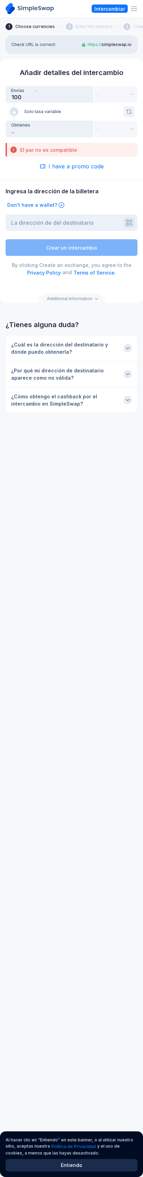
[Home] (30, 8)
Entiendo (71, 1165)
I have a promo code (76, 166)
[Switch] (129, 111)
